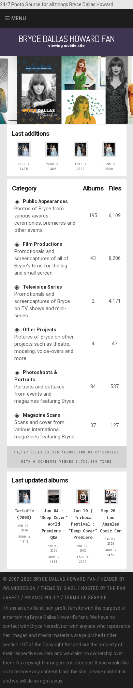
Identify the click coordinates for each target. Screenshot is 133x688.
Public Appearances (45, 201)
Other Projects (39, 329)
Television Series (42, 287)
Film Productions (42, 244)
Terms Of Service (85, 597)
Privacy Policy (42, 597)
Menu (18, 18)
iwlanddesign (19, 588)
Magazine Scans (41, 415)
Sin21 (69, 588)
